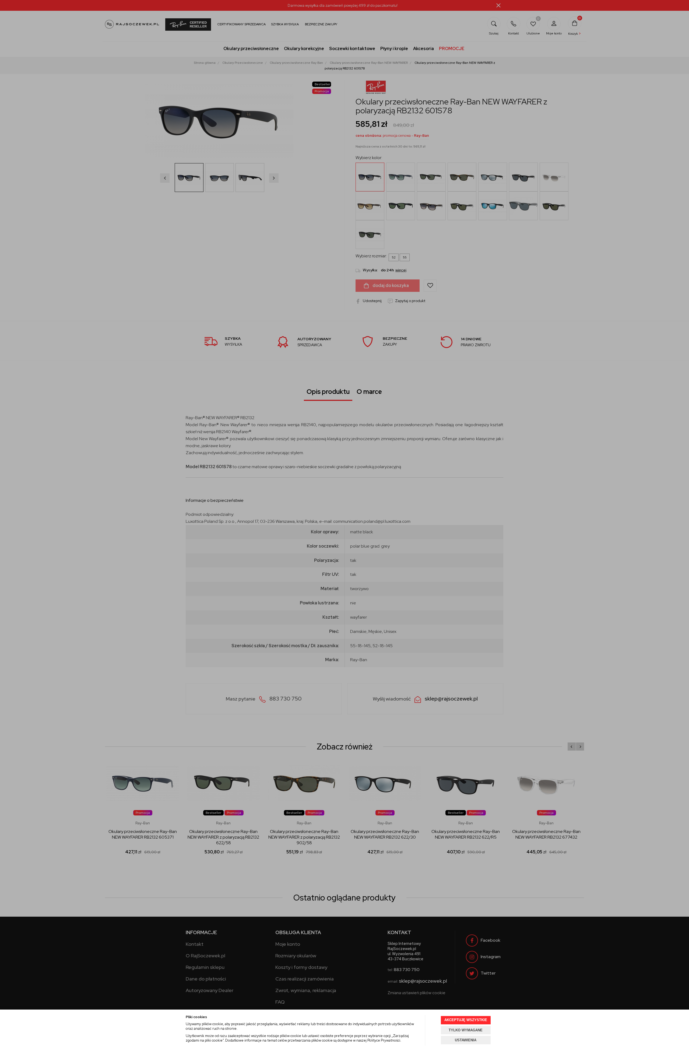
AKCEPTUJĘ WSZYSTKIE (465, 1020)
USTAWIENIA (465, 1040)
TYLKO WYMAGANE (466, 1030)
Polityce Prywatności (383, 1040)
